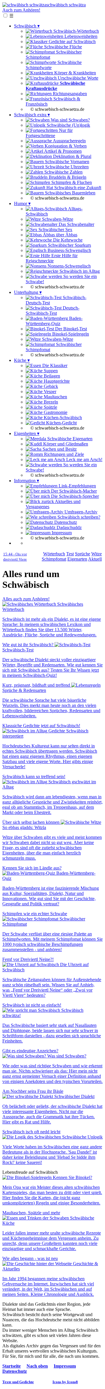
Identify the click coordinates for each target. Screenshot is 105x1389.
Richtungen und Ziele (63, 454)
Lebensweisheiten (80, 36)
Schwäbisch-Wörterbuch (75, 31)
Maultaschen (55, 396)
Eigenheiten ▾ (26, 433)
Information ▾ (26, 480)
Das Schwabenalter (75, 224)
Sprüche (82, 553)
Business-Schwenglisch (68, 250)
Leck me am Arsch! (83, 459)
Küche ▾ (22, 360)
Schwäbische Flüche (62, 46)
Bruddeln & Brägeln (67, 177)
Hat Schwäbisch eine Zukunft (73, 187)
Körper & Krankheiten (74, 72)
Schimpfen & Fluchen (71, 182)
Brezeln (50, 401)
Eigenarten (77, 559)
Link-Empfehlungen (76, 485)
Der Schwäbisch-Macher (73, 491)
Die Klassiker (54, 365)
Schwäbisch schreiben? (78, 517)
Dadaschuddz (68, 527)
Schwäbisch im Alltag (79, 271)
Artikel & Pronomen (62, 151)
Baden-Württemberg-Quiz (54, 321)
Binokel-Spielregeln (70, 333)
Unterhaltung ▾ (28, 292)
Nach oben (37, 1366)
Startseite (11, 1366)
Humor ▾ (22, 203)
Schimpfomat (54, 559)
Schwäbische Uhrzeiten (66, 166)
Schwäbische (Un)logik (68, 125)
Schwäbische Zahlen (63, 172)
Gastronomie (55, 412)
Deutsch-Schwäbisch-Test (52, 310)
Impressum (61, 532)
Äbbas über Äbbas (59, 234)
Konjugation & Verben (65, 145)
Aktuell (95, 559)
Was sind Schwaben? (70, 119)
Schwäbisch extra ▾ (32, 114)
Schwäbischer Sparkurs (69, 245)
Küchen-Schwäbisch (62, 417)
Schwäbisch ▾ (27, 25)
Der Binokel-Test (70, 328)
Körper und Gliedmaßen (65, 443)
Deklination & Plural (71, 156)
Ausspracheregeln (69, 140)
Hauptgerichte (56, 381)
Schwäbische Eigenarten (69, 438)
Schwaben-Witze (57, 219)
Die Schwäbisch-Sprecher (74, 496)
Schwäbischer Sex (54, 229)
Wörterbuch (54, 553)
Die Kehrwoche (67, 239)
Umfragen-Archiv (80, 511)
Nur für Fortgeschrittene (49, 133)
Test (70, 553)
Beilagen (51, 375)
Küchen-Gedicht (61, 422)
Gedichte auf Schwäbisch (72, 41)
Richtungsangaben (69, 93)
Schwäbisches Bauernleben (69, 192)
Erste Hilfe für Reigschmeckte (52, 258)
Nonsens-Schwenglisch (68, 266)
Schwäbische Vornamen (66, 161)
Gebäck (50, 386)
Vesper (49, 391)
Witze (96, 553)
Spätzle (50, 407)
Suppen (50, 370)
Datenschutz (65, 522)
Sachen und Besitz (59, 449)
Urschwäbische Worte (77, 77)
